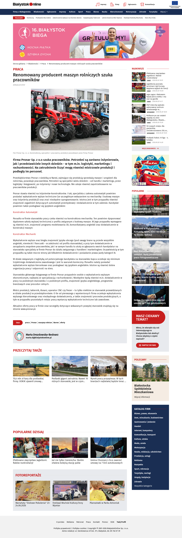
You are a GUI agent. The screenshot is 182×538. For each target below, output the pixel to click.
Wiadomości (39, 12)
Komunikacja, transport (145, 434)
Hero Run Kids (150, 18)
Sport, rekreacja (141, 469)
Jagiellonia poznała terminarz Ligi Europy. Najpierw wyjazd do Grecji (157, 86)
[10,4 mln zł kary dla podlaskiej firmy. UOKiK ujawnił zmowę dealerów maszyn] (31, 366)
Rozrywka (138, 464)
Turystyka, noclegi (142, 473)
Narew (56, 323)
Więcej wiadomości (149, 148)
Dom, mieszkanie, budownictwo (148, 418)
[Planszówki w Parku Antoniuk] (107, 491)
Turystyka (153, 12)
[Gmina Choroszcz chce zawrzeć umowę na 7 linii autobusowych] (109, 447)
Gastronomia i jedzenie (144, 422)
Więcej (163, 12)
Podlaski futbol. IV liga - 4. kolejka (157, 139)
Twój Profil (121, 522)
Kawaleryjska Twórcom (91, 18)
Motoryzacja (131, 12)
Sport (80, 12)
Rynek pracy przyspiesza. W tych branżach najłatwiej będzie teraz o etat (108, 380)
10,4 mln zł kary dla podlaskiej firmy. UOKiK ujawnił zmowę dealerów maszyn (28, 380)
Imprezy (103, 4)
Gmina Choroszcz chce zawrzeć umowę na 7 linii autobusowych (107, 461)
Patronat (80, 522)
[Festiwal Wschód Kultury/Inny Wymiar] (70, 491)
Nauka (104, 12)
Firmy (117, 4)
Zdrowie (142, 12)
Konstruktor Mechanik (24, 234)
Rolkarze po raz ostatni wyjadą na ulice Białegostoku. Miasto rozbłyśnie (156, 117)
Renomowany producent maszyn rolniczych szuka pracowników (75, 64)
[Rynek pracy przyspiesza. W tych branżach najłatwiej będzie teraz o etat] (109, 366)
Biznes (96, 12)
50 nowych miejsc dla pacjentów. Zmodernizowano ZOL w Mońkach (156, 128)
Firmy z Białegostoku (22, 12)
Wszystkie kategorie (143, 486)
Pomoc (105, 522)
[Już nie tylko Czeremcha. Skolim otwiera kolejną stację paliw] (70, 447)
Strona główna (19, 64)
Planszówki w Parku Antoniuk (104, 503)
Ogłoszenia (132, 4)
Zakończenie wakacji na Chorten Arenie (67, 18)
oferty (62, 323)
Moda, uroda (140, 443)
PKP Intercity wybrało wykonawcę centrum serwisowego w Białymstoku (155, 107)
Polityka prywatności (62, 528)
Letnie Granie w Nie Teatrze (112, 18)
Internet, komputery (143, 430)
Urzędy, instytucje (142, 477)
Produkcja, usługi (142, 456)
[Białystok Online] (27, 4)
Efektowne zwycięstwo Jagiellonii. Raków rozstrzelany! (30, 461)
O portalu (60, 522)
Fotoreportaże (28, 475)
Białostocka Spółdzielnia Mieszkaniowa (143, 389)
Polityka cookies (79, 528)
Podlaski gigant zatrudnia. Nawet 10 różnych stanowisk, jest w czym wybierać (70, 380)
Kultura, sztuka (141, 439)
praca (27, 323)
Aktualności (150, 112)
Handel (137, 426)
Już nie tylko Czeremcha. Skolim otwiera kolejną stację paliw (68, 461)
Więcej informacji (142, 397)
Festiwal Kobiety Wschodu (133, 18)
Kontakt (96, 522)
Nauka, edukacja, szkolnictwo (147, 452)
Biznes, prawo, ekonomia (145, 413)
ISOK (112, 522)
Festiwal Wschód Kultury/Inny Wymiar (68, 504)
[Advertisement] (70, 406)
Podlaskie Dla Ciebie (43, 18)
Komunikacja (150, 4)
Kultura (72, 12)
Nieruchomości (116, 12)
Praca (88, 12)
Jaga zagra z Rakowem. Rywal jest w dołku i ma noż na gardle (156, 96)
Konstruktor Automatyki (25, 212)
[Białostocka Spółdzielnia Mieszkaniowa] (150, 372)
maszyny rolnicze (45, 323)
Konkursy (30, 18)
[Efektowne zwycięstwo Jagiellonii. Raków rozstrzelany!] (31, 447)
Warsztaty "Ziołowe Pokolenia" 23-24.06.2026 (32, 504)
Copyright (92, 528)
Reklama (138, 460)
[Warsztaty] (32, 491)
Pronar (34, 323)
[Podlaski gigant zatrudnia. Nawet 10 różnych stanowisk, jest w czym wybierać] (70, 366)
